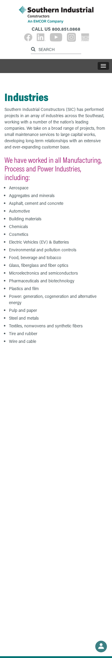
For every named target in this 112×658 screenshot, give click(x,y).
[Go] (34, 48)
